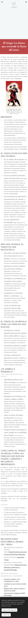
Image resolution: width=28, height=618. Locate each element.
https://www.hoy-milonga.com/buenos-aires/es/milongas (15, 567)
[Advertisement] (14, 24)
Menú (26, 2)
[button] (2, 2)
